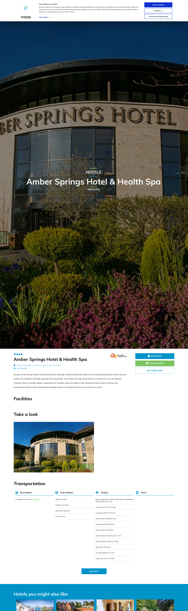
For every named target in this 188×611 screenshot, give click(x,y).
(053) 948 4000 (22, 368)
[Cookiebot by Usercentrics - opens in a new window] (26, 17)
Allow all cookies (158, 5)
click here (36, 499)
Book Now (156, 356)
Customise (157, 10)
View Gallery (157, 363)
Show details (43, 17)
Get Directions (155, 370)
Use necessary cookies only (158, 16)
